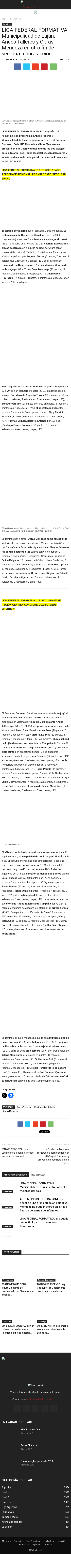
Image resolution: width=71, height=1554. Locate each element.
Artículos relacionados (15, 1174)
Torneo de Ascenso (46, 1280)
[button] (66, 4)
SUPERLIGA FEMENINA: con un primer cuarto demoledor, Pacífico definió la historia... (18, 1329)
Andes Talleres (24, 1107)
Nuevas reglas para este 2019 (37, 1461)
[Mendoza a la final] (10, 1433)
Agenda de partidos (12, 1521)
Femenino (7, 1321)
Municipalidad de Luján (44, 1107)
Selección (61, 1541)
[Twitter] (44, 1408)
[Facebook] (17, 1408)
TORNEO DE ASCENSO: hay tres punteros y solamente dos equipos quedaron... (51, 1288)
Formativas (7, 24)
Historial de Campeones (30, 1544)
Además (48, 1544)
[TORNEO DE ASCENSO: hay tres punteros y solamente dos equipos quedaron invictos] (53, 1270)
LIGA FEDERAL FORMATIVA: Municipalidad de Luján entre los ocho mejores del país (43, 1187)
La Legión (7, 1526)
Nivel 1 (5, 1492)
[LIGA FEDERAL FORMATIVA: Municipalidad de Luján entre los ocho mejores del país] (10, 1187)
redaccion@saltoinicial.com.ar (43, 1399)
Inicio (4, 18)
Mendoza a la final (30, 1429)
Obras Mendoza (10, 1111)
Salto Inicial (12, 59)
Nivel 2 (5, 1497)
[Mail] (35, 1408)
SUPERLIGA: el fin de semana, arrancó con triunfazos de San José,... (52, 1329)
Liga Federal (48, 1541)
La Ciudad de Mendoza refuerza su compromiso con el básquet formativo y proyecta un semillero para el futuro (53, 1156)
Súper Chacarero (30, 1445)
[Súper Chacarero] (10, 1449)
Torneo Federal (10, 1516)
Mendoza (6, 1541)
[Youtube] (53, 1408)
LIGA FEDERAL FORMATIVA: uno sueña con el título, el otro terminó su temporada (44, 1222)
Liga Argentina (9, 1507)
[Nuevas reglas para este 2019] (10, 1465)
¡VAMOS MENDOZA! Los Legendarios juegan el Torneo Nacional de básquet (18, 1153)
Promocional (8, 1280)
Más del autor (38, 1174)
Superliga (42, 1321)
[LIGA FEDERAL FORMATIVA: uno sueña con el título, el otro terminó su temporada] (10, 1222)
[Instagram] (26, 1408)
